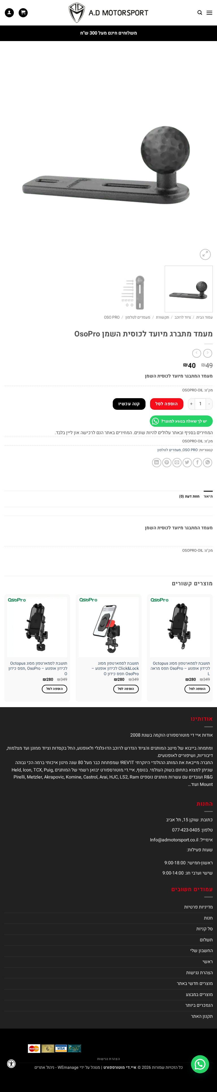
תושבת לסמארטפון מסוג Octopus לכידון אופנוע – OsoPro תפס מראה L (180, 669)
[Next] (11, 157)
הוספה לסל (166, 404)
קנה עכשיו (129, 404)
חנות (208, 918)
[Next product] (207, 353)
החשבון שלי (201, 950)
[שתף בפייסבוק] (197, 462)
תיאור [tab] (208, 496)
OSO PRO (112, 317)
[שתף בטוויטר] (187, 462)
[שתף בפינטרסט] (167, 462)
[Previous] (201, 157)
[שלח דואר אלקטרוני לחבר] (177, 462)
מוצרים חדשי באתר (195, 983)
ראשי (208, 961)
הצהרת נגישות (199, 972)
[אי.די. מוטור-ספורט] (108, 12)
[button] (209, 13)
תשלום (206, 940)
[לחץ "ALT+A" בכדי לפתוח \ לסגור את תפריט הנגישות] (11, 1063)
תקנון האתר (202, 1016)
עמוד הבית (204, 317)
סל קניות (204, 928)
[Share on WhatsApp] (207, 462)
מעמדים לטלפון (137, 317)
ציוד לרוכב (183, 317)
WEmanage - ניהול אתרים (56, 1067)
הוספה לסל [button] (197, 688)
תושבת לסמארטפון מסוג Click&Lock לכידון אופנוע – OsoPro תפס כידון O (115, 669)
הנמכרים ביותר (199, 1005)
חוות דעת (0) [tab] (189, 496)
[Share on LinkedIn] (156, 462)
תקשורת (162, 317)
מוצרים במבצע (199, 994)
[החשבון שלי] (9, 13)
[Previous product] (196, 353)
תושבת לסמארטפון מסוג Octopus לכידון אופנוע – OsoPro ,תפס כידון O (37, 669)
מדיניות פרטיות (198, 907)
